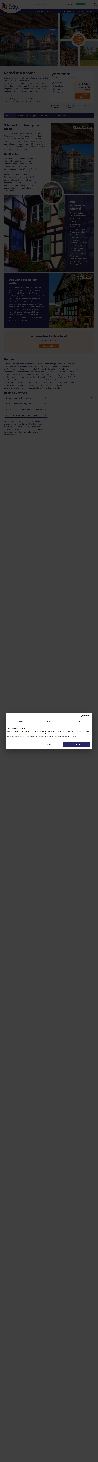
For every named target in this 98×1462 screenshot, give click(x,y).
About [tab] (78, 721)
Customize (47, 744)
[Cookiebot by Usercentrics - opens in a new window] (82, 716)
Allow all (77, 744)
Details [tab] (49, 721)
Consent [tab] (20, 721)
